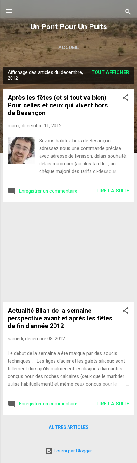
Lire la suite (113, 191)
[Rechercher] (128, 13)
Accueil (68, 47)
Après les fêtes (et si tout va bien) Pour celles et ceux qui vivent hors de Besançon (58, 105)
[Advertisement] (68, 252)
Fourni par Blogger (72, 451)
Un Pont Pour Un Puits (68, 26)
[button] (125, 99)
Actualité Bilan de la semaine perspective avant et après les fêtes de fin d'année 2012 (60, 318)
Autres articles (69, 427)
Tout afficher (110, 72)
